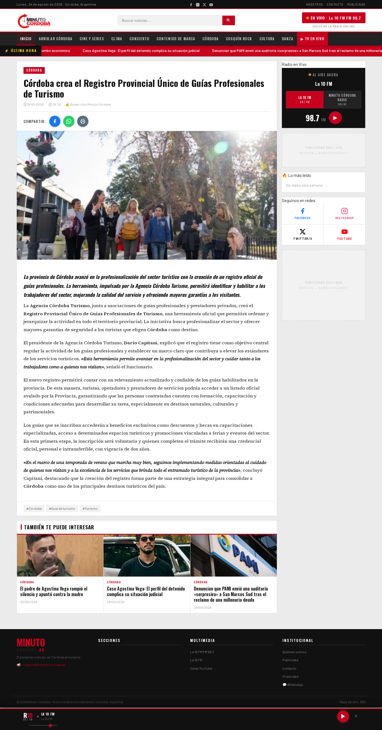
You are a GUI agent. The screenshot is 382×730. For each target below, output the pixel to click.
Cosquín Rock (239, 38)
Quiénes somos (294, 652)
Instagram (344, 218)
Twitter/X (302, 238)
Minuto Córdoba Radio (342, 99)
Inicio (26, 38)
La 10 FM (304, 99)
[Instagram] (198, 4)
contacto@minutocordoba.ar (43, 665)
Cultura (267, 38)
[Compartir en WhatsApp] (68, 121)
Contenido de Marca (176, 38)
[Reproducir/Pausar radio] (343, 716)
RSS (363, 702)
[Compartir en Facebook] (54, 121)
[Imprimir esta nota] (82, 121)
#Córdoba (34, 508)
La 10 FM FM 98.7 (202, 652)
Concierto (139, 38)
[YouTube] (211, 4)
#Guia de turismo (62, 508)
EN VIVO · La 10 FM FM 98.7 (336, 18)
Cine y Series (92, 38)
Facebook (302, 218)
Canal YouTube (201, 668)
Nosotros (314, 4)
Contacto (335, 4)
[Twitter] (204, 4)
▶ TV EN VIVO (312, 38)
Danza (287, 38)
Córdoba (210, 38)
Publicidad (356, 4)
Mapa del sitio (349, 702)
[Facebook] (191, 4)
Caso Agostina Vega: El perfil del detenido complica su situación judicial (113, 50)
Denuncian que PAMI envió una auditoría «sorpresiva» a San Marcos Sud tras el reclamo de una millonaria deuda (275, 50)
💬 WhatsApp (292, 684)
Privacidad (290, 676)
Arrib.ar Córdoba (55, 38)
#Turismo (90, 508)
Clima (116, 38)
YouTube (344, 238)
